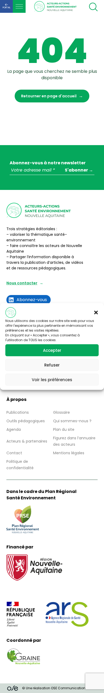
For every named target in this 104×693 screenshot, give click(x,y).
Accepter (52, 350)
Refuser (52, 365)
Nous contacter (21, 283)
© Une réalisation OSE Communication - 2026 (59, 688)
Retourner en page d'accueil (49, 96)
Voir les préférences (52, 379)
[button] (96, 312)
